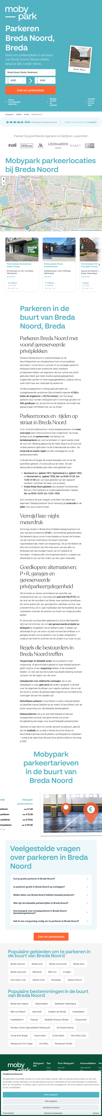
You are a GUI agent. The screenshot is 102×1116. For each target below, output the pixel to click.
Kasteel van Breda (57, 1011)
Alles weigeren (51, 1101)
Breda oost (37, 964)
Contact (96, 1113)
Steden (19, 114)
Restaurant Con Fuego (22, 1043)
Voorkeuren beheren (51, 1108)
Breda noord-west (58, 964)
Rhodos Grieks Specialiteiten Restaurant (30, 1027)
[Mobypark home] (21, 13)
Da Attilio (43, 1043)
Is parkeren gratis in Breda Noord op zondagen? (39, 887)
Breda (26, 114)
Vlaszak (34, 1019)
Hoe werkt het (85, 1068)
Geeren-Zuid (38, 980)
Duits (48, 1068)
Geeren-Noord (75, 980)
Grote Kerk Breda (19, 1035)
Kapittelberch (17, 1019)
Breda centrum (18, 964)
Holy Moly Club (78, 1035)
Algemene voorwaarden (53, 1113)
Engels (49, 1070)
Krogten (67, 972)
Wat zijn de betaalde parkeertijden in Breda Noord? (40, 903)
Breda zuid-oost (18, 972)
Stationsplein (41, 1003)
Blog (59, 1070)
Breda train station (20, 1003)
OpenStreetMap (86, 230)
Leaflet (75, 230)
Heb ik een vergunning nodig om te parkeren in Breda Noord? (46, 921)
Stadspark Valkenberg (65, 1003)
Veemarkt (37, 1011)
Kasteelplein (79, 1011)
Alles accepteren (51, 1095)
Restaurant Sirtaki (63, 1043)
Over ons (61, 1068)
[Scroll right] (99, 265)
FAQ (81, 1070)
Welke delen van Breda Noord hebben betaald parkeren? (43, 895)
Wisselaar (56, 980)
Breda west (78, 964)
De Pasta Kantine (65, 1027)
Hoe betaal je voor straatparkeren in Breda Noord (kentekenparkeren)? (40, 912)
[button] (51, 203)
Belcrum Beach (18, 1011)
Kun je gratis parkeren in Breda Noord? (34, 879)
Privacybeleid (8, 1113)
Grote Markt (58, 1035)
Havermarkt (40, 1035)
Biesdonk (37, 972)
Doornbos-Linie (18, 980)
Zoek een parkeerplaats (30, 90)
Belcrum (52, 972)
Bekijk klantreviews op (80, 122)
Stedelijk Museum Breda (56, 1019)
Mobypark (9, 114)
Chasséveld (80, 1019)
